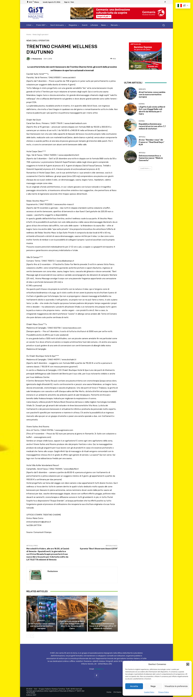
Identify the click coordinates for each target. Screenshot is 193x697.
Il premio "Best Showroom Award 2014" (99, 548)
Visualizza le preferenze (176, 686)
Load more (144, 168)
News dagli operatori (40, 34)
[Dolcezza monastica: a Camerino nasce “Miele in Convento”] (130, 156)
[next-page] (32, 636)
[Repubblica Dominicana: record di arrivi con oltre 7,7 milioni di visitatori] (103, 614)
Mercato (41, 620)
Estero (72, 618)
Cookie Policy (149, 692)
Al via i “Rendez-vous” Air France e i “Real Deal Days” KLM (151, 142)
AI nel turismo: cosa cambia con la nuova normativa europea (41, 626)
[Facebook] (165, 2)
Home (28, 34)
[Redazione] (28, 58)
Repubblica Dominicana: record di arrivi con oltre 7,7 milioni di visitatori (102, 626)
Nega (153, 686)
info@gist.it (99, 669)
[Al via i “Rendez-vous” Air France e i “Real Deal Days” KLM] (130, 141)
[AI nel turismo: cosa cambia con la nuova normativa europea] (41, 614)
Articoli (142, 137)
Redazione (37, 59)
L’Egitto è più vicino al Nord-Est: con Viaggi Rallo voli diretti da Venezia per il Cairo (72, 625)
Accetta (134, 686)
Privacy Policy (163, 692)
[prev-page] (28, 636)
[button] (187, 664)
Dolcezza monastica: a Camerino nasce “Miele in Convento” (151, 158)
